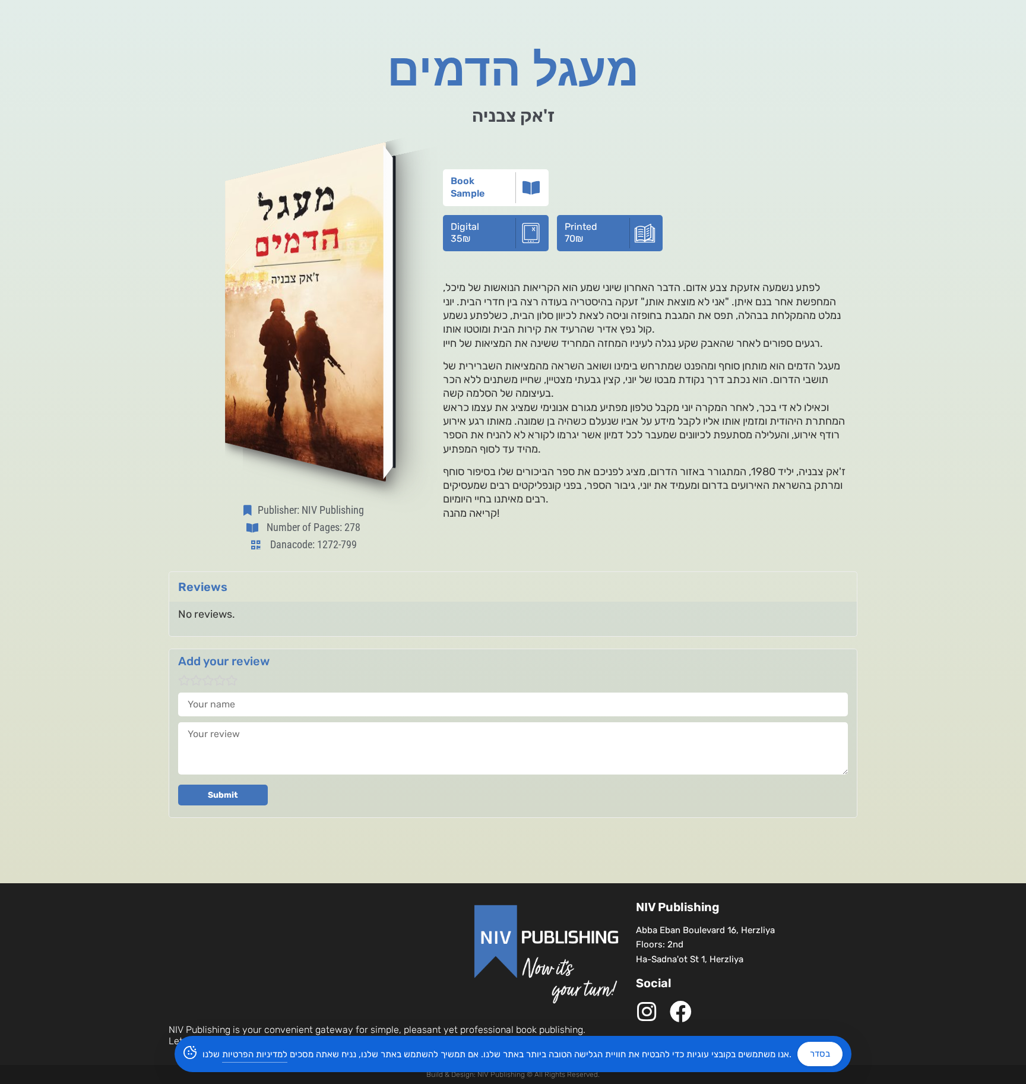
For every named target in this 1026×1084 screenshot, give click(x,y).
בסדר (820, 1053)
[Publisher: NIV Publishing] (250, 510)
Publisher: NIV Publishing (311, 510)
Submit (223, 795)
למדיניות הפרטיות (254, 1054)
